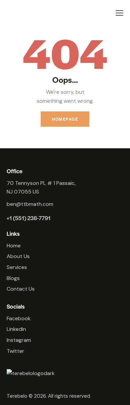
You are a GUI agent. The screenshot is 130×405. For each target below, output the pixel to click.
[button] (119, 13)
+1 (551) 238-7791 (29, 218)
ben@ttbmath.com (30, 204)
